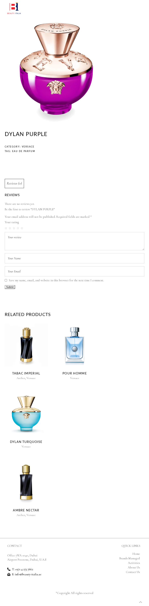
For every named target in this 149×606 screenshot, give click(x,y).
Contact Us (133, 572)
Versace (28, 147)
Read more (25, 345)
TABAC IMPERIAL (26, 373)
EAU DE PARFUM (23, 151)
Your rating (12, 222)
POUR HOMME (75, 373)
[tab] (14, 183)
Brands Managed (129, 558)
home (136, 554)
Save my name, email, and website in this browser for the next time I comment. (56, 280)
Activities (134, 563)
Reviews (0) (14, 183)
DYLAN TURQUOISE (26, 441)
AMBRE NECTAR (26, 510)
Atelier (21, 378)
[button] (141, 8)
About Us (134, 567)
